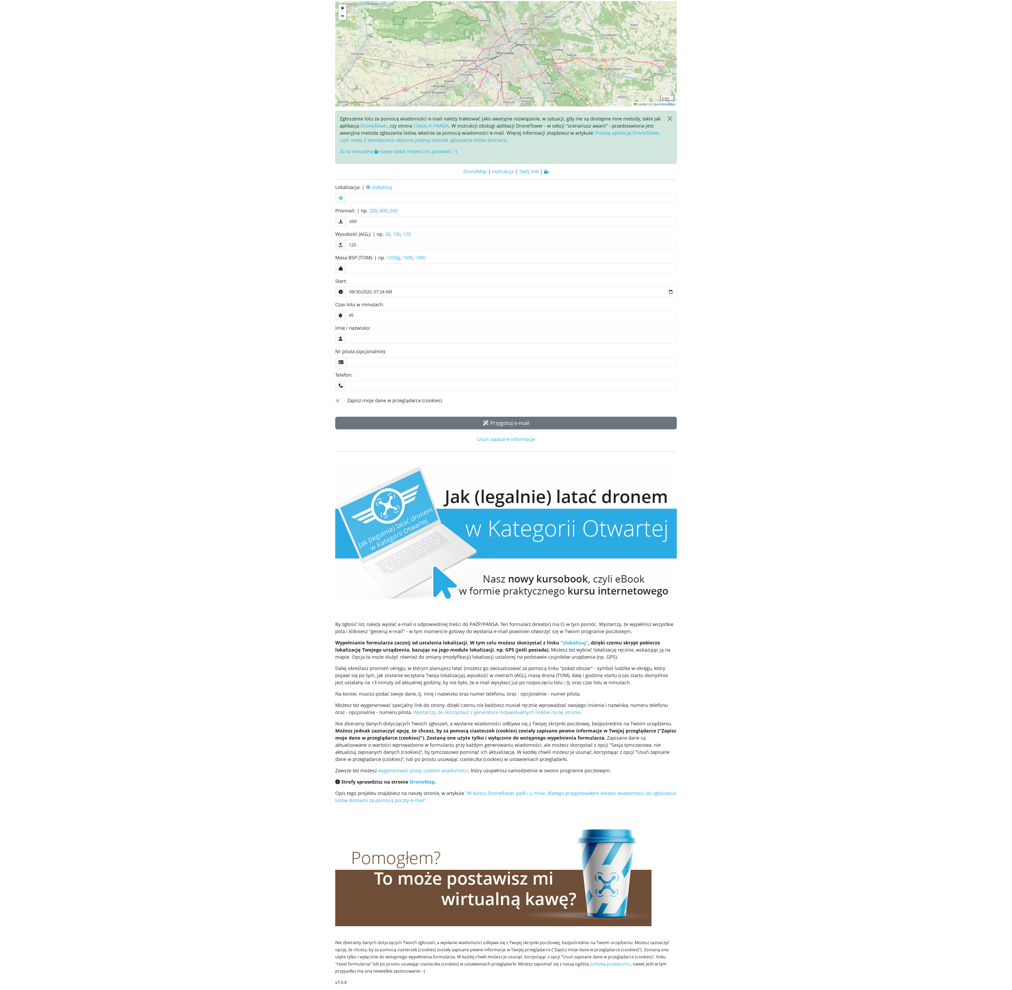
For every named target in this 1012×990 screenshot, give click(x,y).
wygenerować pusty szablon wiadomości (423, 770)
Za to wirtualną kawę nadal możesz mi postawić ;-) (398, 151)
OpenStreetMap (664, 104)
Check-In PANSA (431, 126)
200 (373, 210)
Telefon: (344, 375)
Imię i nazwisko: (353, 328)
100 (397, 234)
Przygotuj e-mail (509, 422)
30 (387, 234)
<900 (420, 257)
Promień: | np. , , (366, 210)
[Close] (670, 118)
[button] (342, 8)
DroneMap (475, 171)
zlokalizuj (381, 187)
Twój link (529, 171)
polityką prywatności (610, 964)
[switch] (340, 400)
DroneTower (374, 126)
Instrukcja (503, 171)
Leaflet (642, 104)
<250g (393, 257)
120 (407, 234)
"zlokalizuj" (574, 642)
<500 (407, 257)
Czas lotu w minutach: (359, 304)
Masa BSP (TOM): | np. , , (380, 257)
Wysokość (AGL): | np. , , (373, 234)
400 (383, 210)
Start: (341, 281)
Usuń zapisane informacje (506, 439)
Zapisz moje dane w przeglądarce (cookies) (394, 400)
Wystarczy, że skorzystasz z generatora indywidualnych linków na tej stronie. (497, 712)
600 (394, 210)
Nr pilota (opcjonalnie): (360, 351)
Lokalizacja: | (363, 187)
